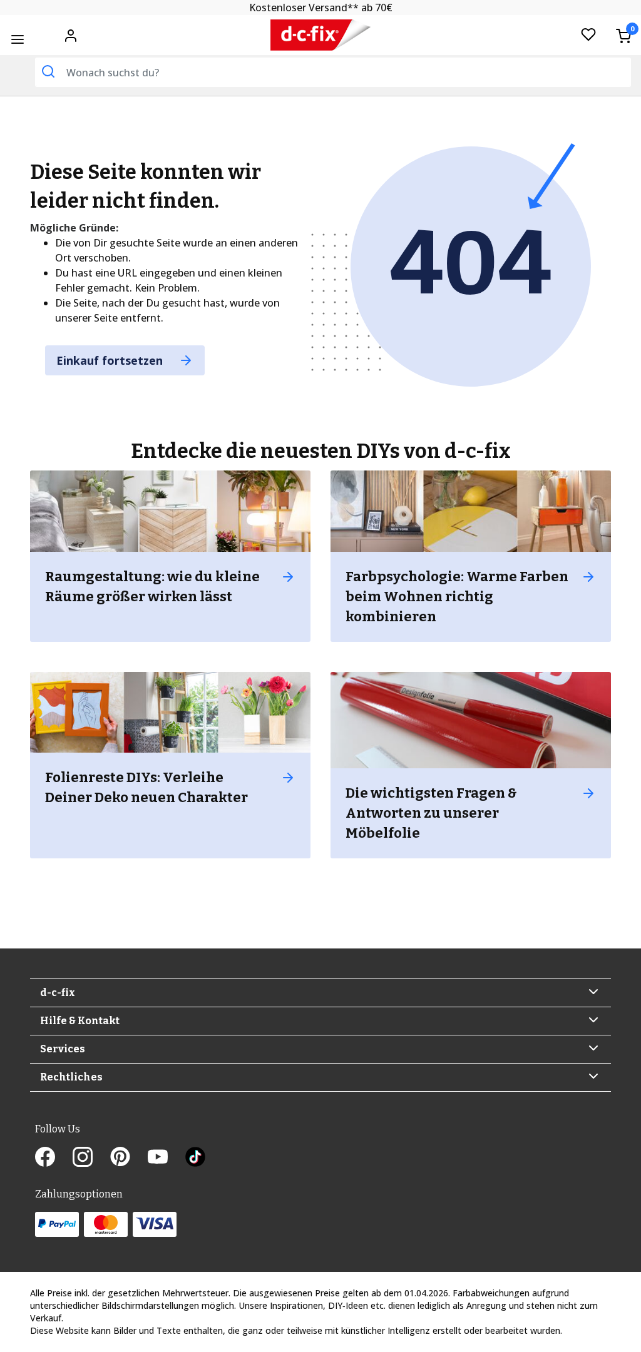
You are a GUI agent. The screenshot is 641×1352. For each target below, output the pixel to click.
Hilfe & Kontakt (80, 1021)
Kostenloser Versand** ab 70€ (320, 7)
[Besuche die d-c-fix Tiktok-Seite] (195, 1158)
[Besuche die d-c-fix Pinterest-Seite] (129, 1158)
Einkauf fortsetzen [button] (111, 360)
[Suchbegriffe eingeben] (48, 71)
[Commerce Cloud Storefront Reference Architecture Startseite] (321, 35)
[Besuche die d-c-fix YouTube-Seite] (166, 1158)
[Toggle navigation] (17, 39)
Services (62, 1049)
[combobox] (333, 72)
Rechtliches (71, 1077)
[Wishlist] (588, 35)
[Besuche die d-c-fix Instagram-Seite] (91, 1158)
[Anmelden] (70, 34)
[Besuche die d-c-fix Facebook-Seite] (54, 1158)
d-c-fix (57, 993)
